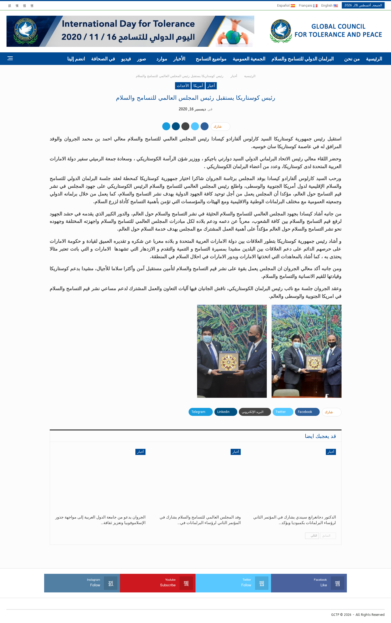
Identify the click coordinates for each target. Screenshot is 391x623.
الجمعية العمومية (249, 58)
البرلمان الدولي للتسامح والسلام (303, 58)
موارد (161, 58)
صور (141, 58)
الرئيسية (374, 58)
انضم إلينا (76, 58)
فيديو (126, 58)
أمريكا (198, 85)
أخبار (211, 85)
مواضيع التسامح (211, 58)
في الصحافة (103, 58)
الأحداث (183, 85)
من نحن (352, 58)
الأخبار (179, 58)
